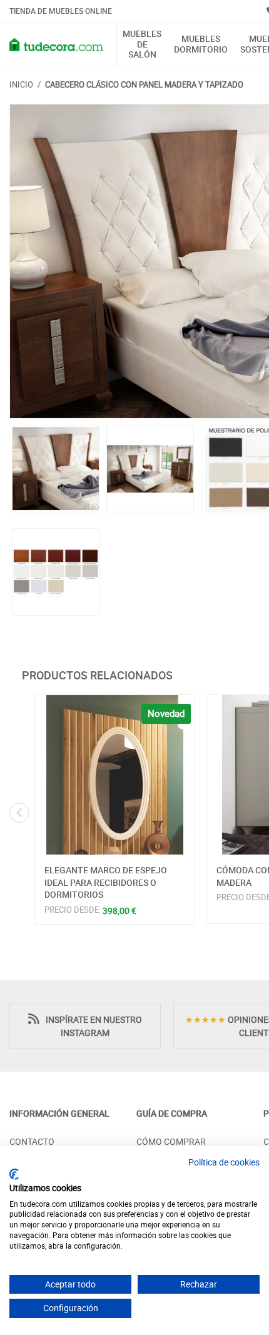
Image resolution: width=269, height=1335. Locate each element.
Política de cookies (224, 1162)
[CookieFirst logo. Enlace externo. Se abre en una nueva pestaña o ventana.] (14, 1174)
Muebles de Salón (142, 44)
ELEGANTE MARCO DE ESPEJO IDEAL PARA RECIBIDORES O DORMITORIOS (105, 882)
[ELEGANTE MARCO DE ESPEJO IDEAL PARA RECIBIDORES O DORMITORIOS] (115, 775)
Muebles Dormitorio (201, 44)
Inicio (21, 84)
